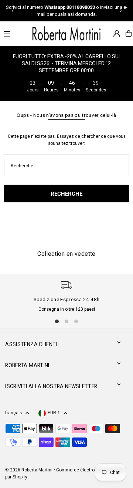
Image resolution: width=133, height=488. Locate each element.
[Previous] (13, 10)
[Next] (120, 10)
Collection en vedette (66, 253)
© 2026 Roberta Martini (29, 470)
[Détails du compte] (116, 33)
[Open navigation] (13, 33)
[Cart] (129, 33)
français (13, 412)
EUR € (54, 412)
